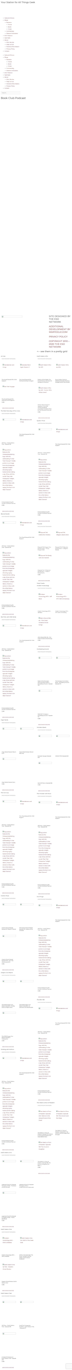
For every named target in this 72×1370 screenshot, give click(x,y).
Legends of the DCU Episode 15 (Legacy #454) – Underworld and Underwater (26, 1186)
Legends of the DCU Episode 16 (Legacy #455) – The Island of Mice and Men (9, 1186)
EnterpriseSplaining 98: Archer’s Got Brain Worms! (8, 502)
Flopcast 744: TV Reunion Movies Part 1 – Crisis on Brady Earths (44, 571)
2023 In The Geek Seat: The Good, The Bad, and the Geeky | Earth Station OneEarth (26, 1257)
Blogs (6, 20)
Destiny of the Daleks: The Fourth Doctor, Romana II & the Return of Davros (45, 381)
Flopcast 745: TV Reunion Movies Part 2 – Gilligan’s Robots (61, 548)
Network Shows (9, 18)
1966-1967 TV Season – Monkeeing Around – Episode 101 (45, 715)
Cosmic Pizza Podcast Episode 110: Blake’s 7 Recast (9, 928)
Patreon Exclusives (12, 33)
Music (10, 29)
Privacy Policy (10, 49)
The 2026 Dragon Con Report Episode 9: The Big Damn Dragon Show (8, 1006)
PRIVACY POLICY (58, 336)
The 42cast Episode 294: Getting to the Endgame (8, 399)
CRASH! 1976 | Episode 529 (61, 756)
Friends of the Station (12, 46)
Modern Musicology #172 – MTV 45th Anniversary (61, 611)
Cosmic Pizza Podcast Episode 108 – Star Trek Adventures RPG (7, 961)
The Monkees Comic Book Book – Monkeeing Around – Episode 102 (62, 682)
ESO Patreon (8, 35)
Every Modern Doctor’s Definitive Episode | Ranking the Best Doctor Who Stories (62, 381)
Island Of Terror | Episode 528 (45, 783)
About (6, 40)
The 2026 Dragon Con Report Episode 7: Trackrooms (7, 1038)
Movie (10, 24)
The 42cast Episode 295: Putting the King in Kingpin (26, 380)
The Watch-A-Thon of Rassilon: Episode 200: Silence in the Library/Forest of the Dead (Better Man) (45, 1134)
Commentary (10, 31)
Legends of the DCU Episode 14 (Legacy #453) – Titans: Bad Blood (9, 1217)
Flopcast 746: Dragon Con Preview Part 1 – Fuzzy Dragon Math (44, 548)
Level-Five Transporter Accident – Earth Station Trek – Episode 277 (26, 1327)
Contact (6, 51)
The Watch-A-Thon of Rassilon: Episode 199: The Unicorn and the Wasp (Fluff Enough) (62, 1132)
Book (9, 27)
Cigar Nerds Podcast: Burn (8, 782)
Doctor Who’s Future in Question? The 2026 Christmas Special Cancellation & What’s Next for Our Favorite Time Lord (44, 407)
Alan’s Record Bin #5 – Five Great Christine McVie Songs (45, 638)
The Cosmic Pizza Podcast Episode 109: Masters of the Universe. (26, 929)
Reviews (8, 22)
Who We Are (10, 42)
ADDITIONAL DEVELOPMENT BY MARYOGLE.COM (59, 329)
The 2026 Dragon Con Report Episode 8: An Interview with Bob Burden (26, 1006)
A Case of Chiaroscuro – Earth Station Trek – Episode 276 (9, 1358)
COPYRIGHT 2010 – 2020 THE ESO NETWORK (59, 344)
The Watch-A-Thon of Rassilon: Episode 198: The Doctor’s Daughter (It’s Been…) (44, 1163)
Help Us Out (10, 44)
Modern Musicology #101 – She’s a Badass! (8, 1255)
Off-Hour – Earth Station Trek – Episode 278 (8, 443)
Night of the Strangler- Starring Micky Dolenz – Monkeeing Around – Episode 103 (45, 683)
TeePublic (7, 38)
